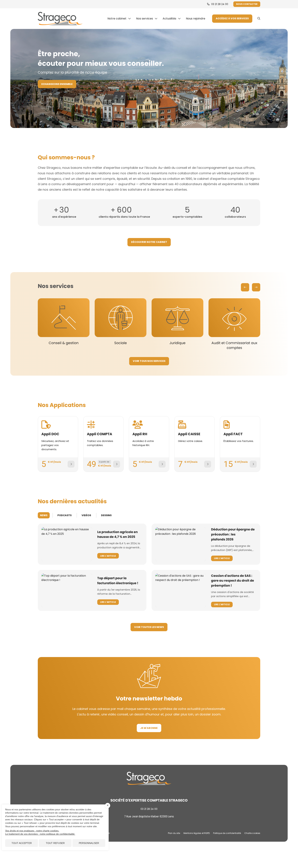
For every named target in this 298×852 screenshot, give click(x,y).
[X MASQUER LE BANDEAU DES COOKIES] (107, 805)
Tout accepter (22, 843)
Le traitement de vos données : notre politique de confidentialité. (40, 834)
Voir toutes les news (149, 627)
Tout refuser (55, 843)
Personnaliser (89, 843)
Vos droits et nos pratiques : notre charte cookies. (32, 830)
